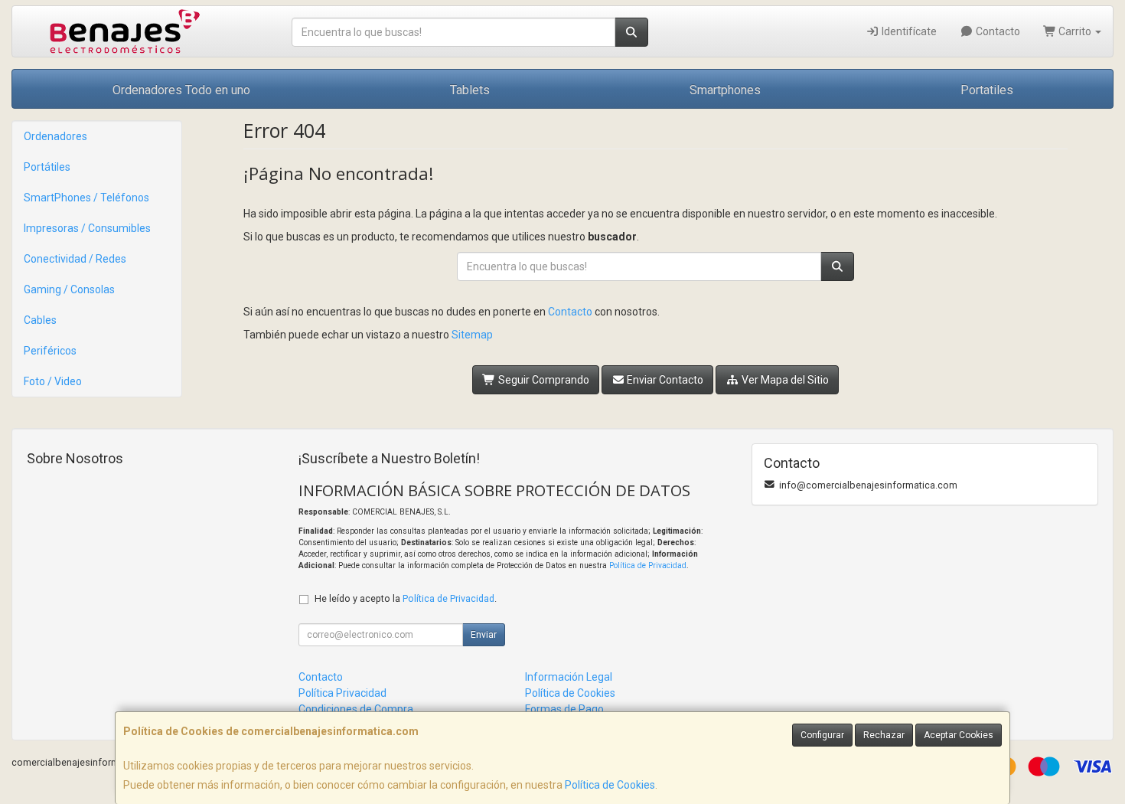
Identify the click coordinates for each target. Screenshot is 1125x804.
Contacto (996, 31)
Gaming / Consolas (69, 289)
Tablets (470, 90)
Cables (40, 320)
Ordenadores (55, 136)
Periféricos (50, 351)
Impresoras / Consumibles (87, 228)
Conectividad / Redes (75, 259)
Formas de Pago (564, 709)
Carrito (1075, 31)
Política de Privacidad (647, 565)
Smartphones (725, 90)
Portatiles (986, 90)
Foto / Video (53, 381)
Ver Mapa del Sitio (784, 380)
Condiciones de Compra (355, 709)
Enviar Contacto (663, 380)
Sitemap (472, 334)
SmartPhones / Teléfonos (86, 197)
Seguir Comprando (542, 380)
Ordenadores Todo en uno (181, 90)
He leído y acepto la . (406, 598)
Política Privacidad (342, 693)
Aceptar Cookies (958, 735)
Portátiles (47, 167)
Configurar (822, 735)
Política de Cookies (610, 785)
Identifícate (908, 31)
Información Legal (568, 677)
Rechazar (884, 735)
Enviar (484, 634)
